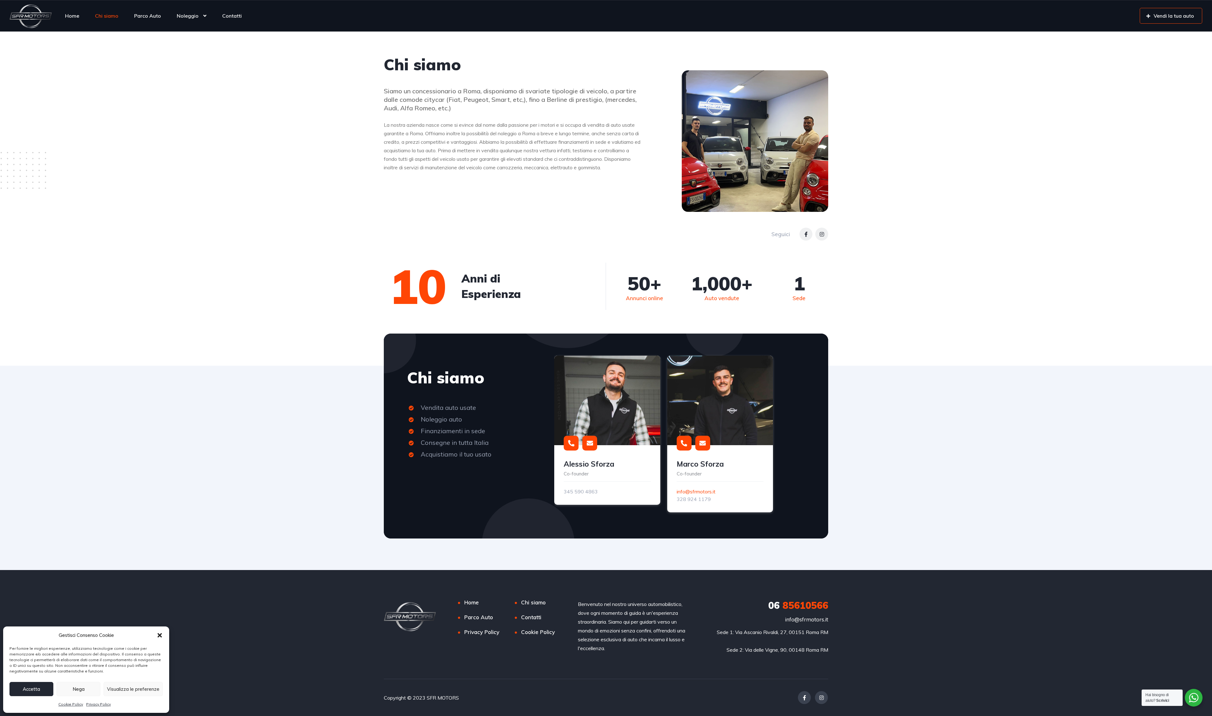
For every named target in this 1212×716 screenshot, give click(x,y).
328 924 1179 (694, 499)
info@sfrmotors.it (696, 491)
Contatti (232, 16)
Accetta (31, 689)
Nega (79, 689)
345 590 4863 (581, 491)
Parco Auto (147, 16)
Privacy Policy (98, 704)
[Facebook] (805, 234)
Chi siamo (106, 16)
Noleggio (188, 16)
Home (72, 16)
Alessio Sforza (589, 464)
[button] (160, 635)
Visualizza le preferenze (133, 689)
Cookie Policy (70, 704)
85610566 (798, 605)
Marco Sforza (700, 464)
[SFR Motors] (30, 16)
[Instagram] (821, 234)
